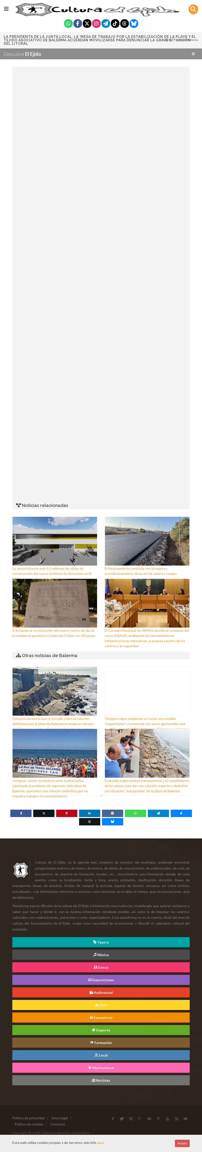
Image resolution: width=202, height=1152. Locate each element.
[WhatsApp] (135, 813)
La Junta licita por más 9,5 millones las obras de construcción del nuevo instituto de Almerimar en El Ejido (52, 573)
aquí (100, 1142)
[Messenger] (181, 813)
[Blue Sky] (134, 24)
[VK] (112, 813)
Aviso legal (59, 1118)
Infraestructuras (187, 40)
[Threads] (124, 24)
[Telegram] (105, 24)
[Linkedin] (89, 813)
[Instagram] (96, 24)
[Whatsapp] (68, 24)
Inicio (168, 40)
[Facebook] (77, 24)
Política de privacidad (28, 1118)
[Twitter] (87, 24)
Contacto (57, 1124)
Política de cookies (29, 1124)
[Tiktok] (115, 24)
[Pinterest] (66, 813)
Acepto (182, 1143)
